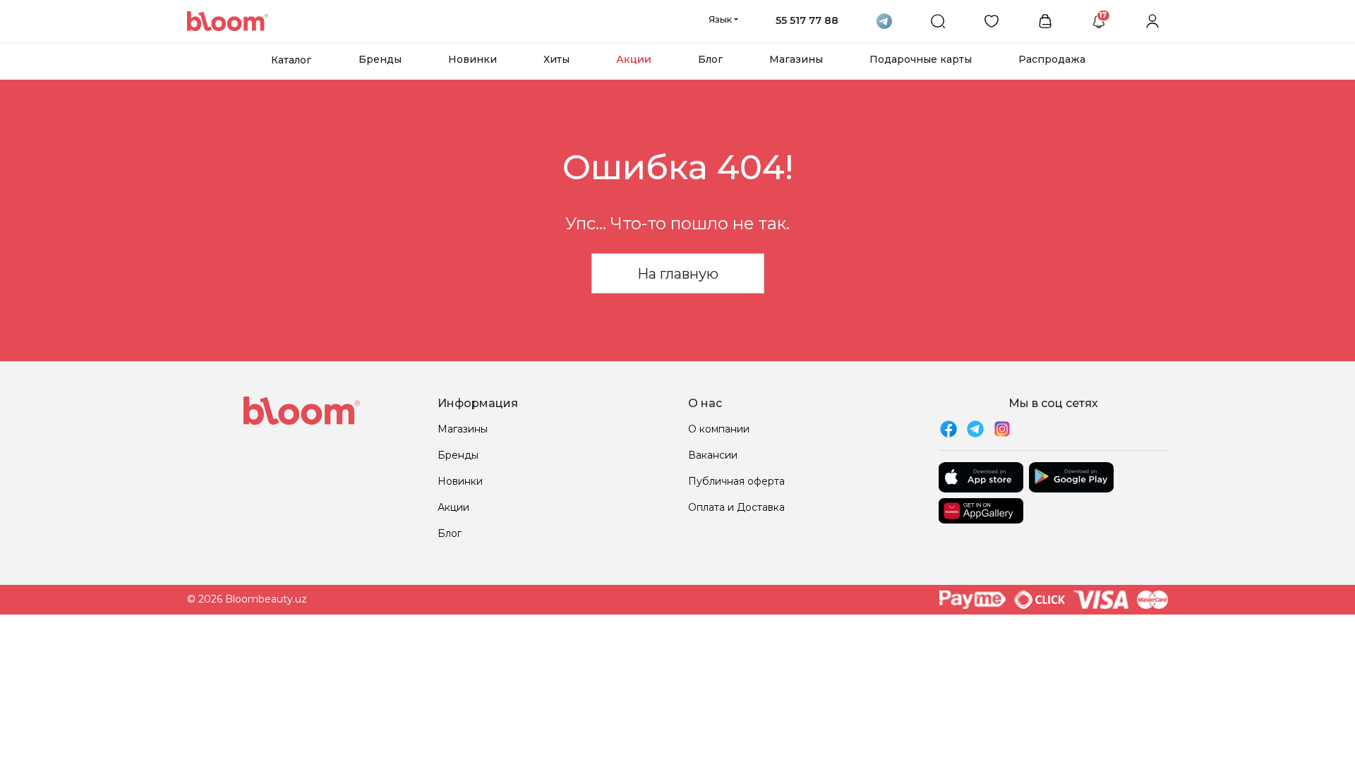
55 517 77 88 (807, 20)
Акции (633, 59)
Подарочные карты (920, 59)
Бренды (380, 59)
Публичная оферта (736, 481)
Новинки (472, 59)
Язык (720, 19)
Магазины (796, 59)
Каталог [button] (291, 60)
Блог (710, 59)
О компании (718, 429)
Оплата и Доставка (736, 507)
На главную (677, 273)
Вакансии (712, 455)
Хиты (556, 59)
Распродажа (1051, 59)
